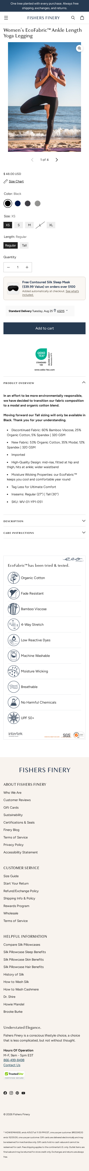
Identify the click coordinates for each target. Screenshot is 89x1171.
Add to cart (44, 328)
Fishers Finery (21, 1114)
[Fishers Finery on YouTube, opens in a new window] (23, 1093)
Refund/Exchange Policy (21, 891)
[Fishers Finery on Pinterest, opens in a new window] (17, 1093)
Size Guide (11, 876)
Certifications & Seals (19, 822)
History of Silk (13, 974)
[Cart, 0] (83, 17)
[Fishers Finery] (43, 17)
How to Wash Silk (16, 982)
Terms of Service (15, 837)
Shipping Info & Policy (19, 898)
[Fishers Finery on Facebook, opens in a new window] (5, 1093)
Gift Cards (11, 807)
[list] (44, 97)
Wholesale (10, 913)
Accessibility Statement (20, 852)
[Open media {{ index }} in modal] (44, 97)
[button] (14, 1075)
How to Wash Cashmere (21, 989)
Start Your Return (16, 883)
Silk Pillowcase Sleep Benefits (24, 952)
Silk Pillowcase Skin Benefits (23, 959)
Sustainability (13, 815)
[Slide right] (56, 159)
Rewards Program (16, 906)
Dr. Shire (9, 997)
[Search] (73, 17)
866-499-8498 (13, 1060)
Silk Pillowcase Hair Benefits (23, 967)
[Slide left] (32, 159)
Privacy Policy (13, 845)
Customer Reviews (17, 800)
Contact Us (11, 1065)
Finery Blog (11, 830)
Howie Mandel (13, 1004)
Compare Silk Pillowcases (21, 945)
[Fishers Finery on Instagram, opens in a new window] (11, 1093)
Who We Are (12, 793)
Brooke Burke (12, 1012)
